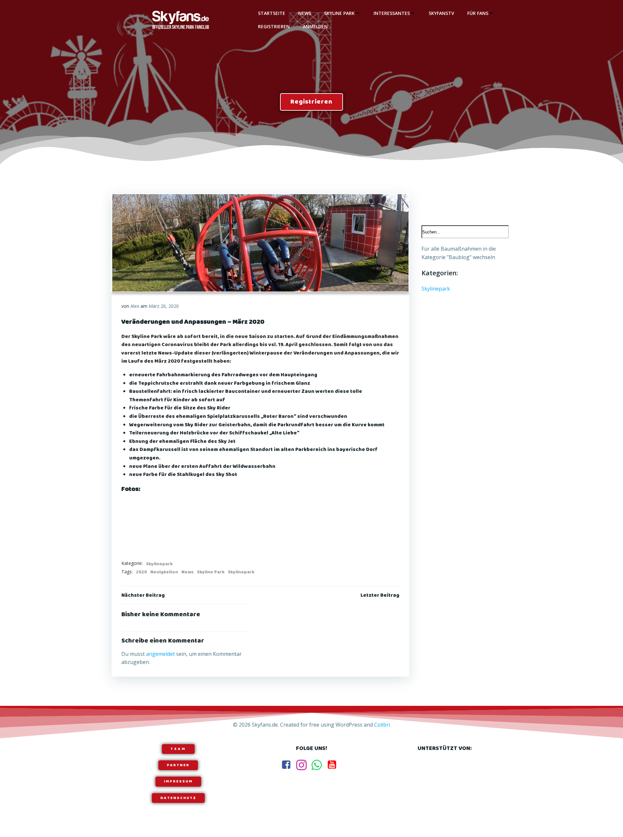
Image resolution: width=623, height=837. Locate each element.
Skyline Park (339, 13)
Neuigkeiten (164, 572)
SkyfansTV (441, 13)
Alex (134, 306)
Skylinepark (159, 564)
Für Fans (477, 13)
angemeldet (160, 653)
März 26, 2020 (164, 306)
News (304, 13)
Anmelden (315, 26)
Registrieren (274, 26)
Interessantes (391, 13)
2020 (141, 572)
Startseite (271, 13)
